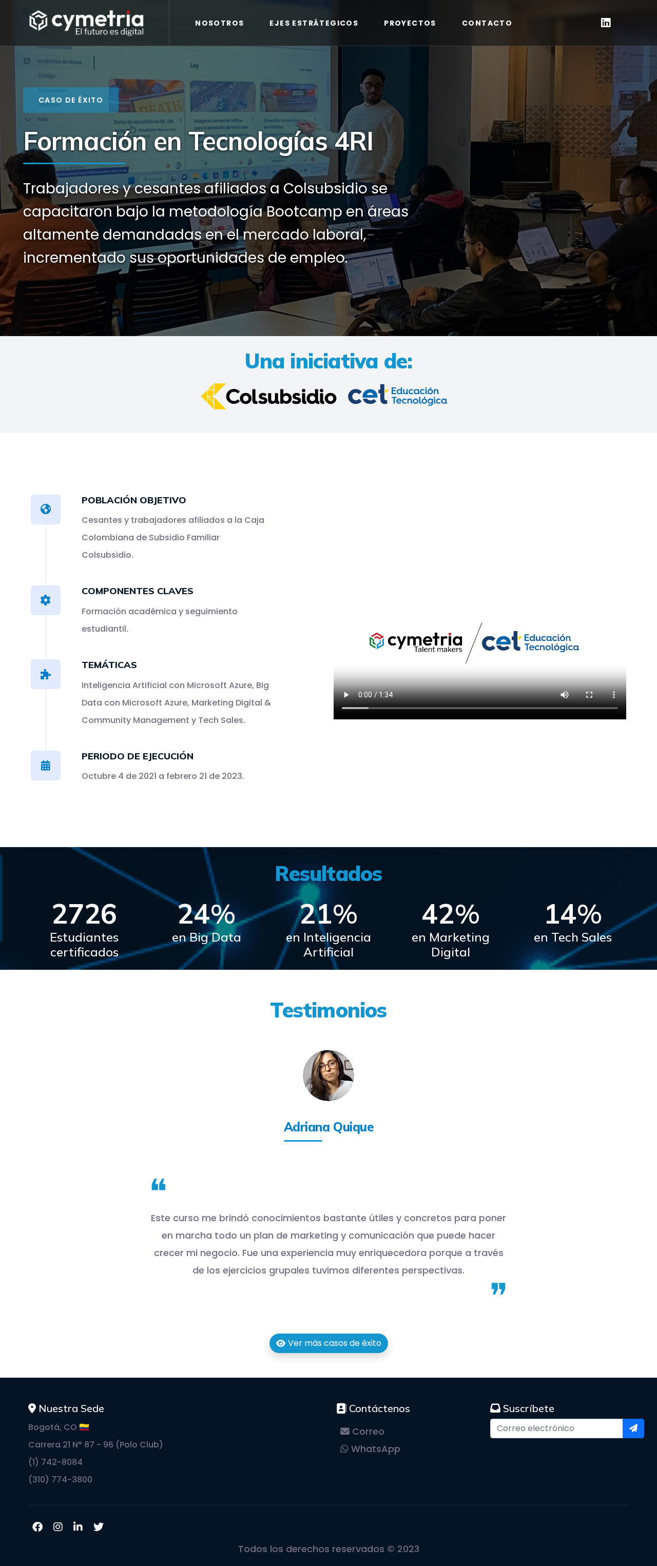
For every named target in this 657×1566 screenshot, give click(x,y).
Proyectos (410, 23)
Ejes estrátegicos (313, 23)
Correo (367, 1431)
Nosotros (219, 23)
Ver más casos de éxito (334, 1343)
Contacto (487, 23)
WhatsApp (374, 1448)
